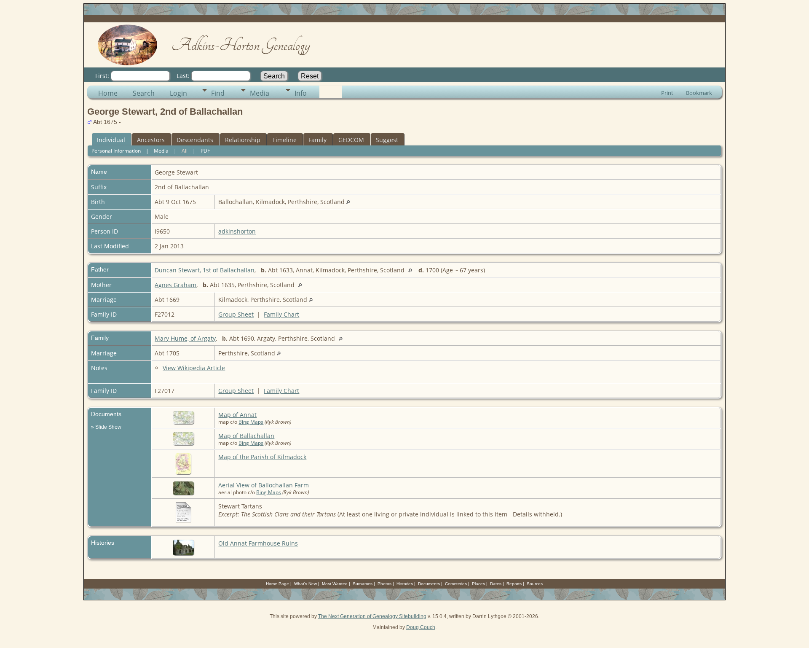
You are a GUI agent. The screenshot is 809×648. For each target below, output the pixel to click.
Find (218, 93)
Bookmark (699, 93)
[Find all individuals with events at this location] (348, 202)
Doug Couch (420, 627)
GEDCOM (351, 140)
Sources (535, 583)
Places (478, 583)
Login (178, 93)
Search (144, 93)
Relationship (242, 140)
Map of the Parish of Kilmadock (262, 457)
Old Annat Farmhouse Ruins (258, 543)
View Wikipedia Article (194, 368)
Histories (404, 583)
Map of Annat (237, 415)
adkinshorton (237, 231)
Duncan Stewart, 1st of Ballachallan (204, 270)
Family (317, 140)
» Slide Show (106, 427)
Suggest (387, 140)
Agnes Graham (175, 285)
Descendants (195, 140)
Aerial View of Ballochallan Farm (263, 485)
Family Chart (281, 314)
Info (301, 93)
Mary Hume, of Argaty (185, 338)
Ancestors (151, 140)
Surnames (362, 583)
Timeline (284, 140)
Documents (429, 583)
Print (667, 93)
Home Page (277, 583)
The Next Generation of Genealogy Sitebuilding (372, 616)
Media (259, 93)
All (185, 150)
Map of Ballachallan (246, 436)
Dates (495, 583)
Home (108, 93)
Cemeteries (456, 583)
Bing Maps (250, 422)
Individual (111, 140)
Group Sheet (236, 314)
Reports (514, 583)
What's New (305, 583)
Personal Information (116, 150)
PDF (205, 150)
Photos (384, 583)
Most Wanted (335, 583)
